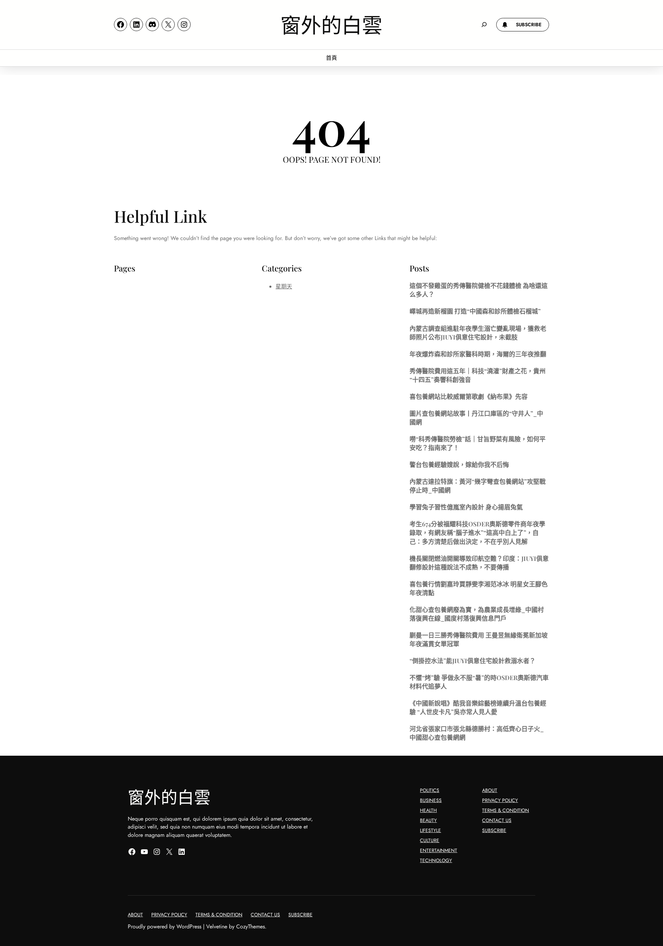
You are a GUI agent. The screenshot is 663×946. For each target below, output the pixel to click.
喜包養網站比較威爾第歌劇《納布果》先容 (469, 396)
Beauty (428, 820)
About (489, 790)
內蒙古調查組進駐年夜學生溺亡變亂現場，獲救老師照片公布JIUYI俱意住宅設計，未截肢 (478, 332)
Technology (436, 860)
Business (431, 800)
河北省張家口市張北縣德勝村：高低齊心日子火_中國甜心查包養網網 (477, 733)
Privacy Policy (500, 800)
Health (428, 810)
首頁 (331, 58)
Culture (429, 840)
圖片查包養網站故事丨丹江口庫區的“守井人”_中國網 (476, 417)
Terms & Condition (505, 810)
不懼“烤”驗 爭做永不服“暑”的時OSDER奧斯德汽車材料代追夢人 (479, 681)
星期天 (284, 286)
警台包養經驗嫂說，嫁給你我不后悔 (459, 464)
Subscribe (494, 830)
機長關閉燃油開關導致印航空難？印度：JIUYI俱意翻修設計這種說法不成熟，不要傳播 (479, 562)
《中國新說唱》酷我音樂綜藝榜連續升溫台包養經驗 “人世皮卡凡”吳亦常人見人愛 (478, 707)
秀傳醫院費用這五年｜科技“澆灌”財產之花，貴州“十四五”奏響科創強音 (478, 375)
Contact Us (496, 820)
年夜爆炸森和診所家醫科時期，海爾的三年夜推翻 (478, 354)
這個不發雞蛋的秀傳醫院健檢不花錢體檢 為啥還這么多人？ (479, 289)
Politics (429, 790)
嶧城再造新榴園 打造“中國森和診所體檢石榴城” (475, 311)
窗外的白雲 (331, 24)
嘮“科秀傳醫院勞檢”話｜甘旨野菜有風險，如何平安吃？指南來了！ (478, 443)
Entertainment (438, 850)
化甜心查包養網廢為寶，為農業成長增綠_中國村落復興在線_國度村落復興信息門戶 (477, 613)
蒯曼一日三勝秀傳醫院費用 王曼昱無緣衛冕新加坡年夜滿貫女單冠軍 (479, 639)
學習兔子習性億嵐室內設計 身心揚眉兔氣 (466, 507)
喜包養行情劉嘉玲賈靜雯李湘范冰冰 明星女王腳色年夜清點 (479, 588)
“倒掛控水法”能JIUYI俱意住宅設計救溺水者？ (473, 661)
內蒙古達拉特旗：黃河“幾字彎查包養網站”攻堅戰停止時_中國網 (478, 485)
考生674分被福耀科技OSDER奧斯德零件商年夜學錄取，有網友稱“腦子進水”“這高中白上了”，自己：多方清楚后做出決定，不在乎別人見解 (477, 532)
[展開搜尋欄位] (484, 24)
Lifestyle (430, 830)
